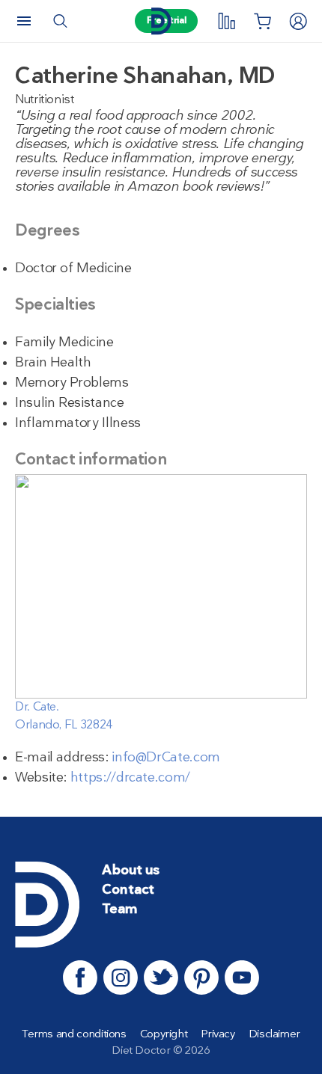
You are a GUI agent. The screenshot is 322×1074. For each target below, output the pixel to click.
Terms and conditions (74, 1034)
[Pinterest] (201, 977)
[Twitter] (161, 977)
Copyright (164, 1034)
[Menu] (24, 21)
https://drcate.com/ (130, 778)
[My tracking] (226, 21)
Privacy (217, 1034)
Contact (128, 890)
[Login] (298, 21)
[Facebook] (80, 977)
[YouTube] (242, 977)
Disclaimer (274, 1034)
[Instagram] (120, 977)
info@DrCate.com (166, 758)
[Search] (60, 21)
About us (131, 871)
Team (119, 910)
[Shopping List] (262, 21)
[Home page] (161, 21)
